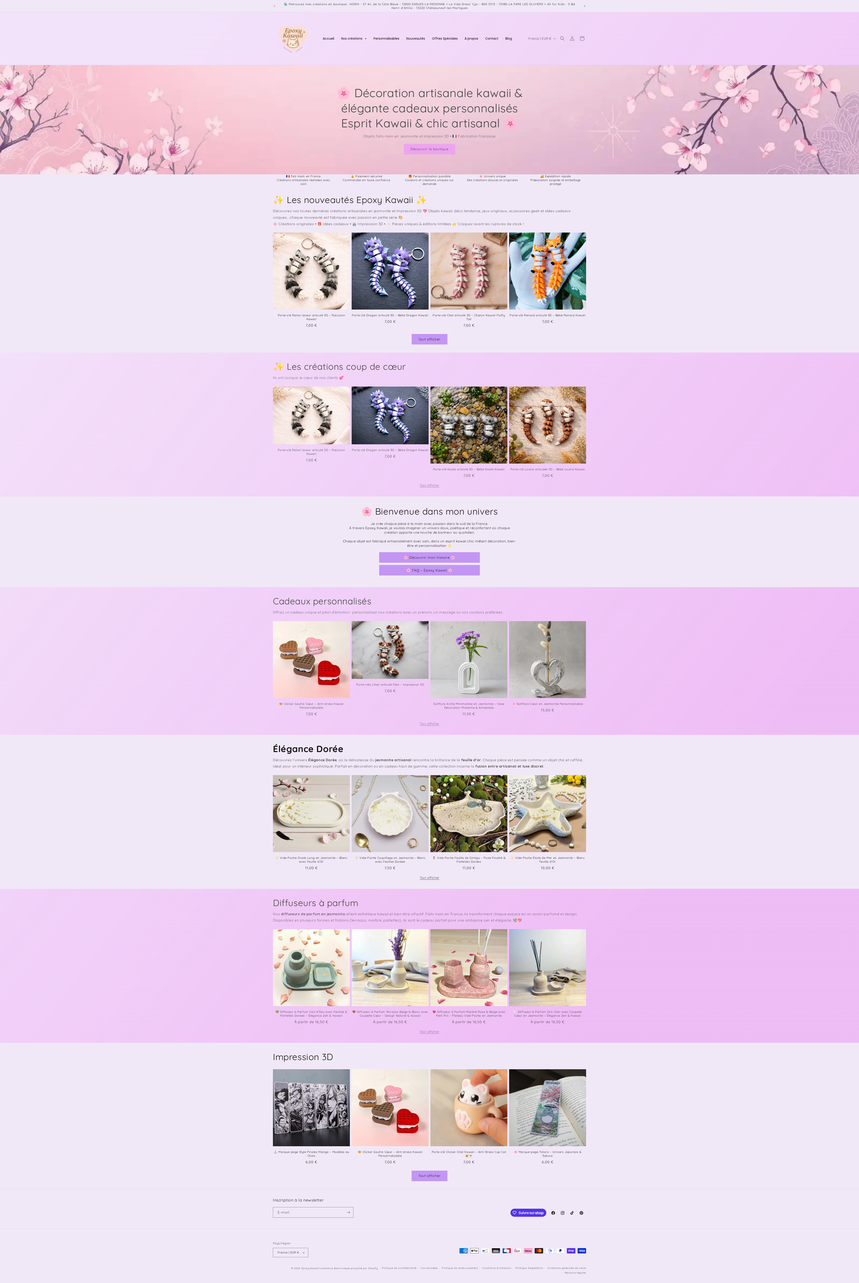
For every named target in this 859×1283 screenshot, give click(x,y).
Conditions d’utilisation (496, 1268)
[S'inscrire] (348, 1212)
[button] (562, 38)
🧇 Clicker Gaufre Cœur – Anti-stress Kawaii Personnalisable (311, 705)
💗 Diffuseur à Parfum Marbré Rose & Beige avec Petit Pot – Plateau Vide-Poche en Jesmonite (469, 1013)
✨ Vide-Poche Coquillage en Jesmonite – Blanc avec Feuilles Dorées (390, 859)
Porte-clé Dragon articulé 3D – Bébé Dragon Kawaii (390, 315)
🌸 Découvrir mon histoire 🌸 (429, 557)
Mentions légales (575, 1272)
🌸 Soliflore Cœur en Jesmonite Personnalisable (547, 704)
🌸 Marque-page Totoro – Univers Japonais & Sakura (548, 1153)
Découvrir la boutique (429, 149)
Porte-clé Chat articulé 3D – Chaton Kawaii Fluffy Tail (469, 317)
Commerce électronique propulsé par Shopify (348, 1268)
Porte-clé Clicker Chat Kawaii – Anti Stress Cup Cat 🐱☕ (469, 1153)
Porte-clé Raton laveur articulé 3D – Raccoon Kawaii (311, 317)
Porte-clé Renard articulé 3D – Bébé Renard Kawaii (547, 315)
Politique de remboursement (460, 1268)
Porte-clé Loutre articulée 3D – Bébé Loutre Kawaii (547, 469)
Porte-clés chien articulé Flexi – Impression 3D (390, 684)
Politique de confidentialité (399, 1268)
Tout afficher (429, 339)
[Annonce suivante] (584, 6)
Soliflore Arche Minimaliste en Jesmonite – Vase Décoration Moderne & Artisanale (468, 705)
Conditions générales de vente (566, 1268)
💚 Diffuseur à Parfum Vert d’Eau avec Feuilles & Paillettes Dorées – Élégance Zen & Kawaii (311, 1013)
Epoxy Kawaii (310, 1268)
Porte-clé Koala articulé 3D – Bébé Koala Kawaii (469, 469)
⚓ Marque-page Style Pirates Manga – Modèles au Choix (311, 1153)
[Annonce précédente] (274, 6)
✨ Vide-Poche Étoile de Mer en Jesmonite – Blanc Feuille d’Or (547, 859)
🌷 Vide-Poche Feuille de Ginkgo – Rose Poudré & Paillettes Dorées (469, 859)
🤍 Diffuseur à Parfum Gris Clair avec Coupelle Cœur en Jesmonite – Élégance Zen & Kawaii (547, 1013)
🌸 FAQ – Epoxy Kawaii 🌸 (429, 570)
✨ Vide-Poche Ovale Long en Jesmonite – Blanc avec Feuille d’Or (311, 859)
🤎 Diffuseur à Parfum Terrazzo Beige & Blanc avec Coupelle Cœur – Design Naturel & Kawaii (390, 1013)
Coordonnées (429, 1268)
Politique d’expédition (529, 1268)
